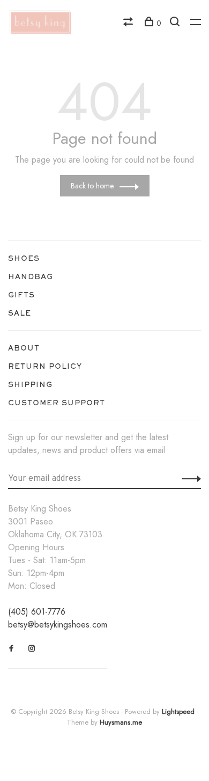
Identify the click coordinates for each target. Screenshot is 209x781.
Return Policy (45, 366)
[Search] (176, 23)
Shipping (30, 384)
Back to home (92, 185)
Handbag (30, 276)
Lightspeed (178, 711)
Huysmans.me (121, 722)
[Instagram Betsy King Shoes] (31, 648)
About (24, 348)
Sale (19, 313)
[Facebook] (11, 648)
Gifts (21, 294)
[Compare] (129, 23)
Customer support (56, 402)
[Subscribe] (188, 478)
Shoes (24, 258)
